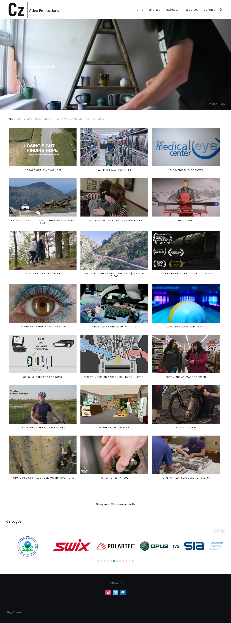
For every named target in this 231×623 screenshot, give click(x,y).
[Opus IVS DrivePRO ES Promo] (43, 354)
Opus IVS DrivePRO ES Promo (42, 377)
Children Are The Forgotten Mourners (114, 220)
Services (154, 9)
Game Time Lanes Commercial (186, 326)
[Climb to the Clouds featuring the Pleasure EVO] (43, 197)
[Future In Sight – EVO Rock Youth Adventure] (43, 455)
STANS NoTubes (186, 427)
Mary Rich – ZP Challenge (43, 273)
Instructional (94, 118)
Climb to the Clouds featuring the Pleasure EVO (42, 222)
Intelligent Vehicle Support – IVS (114, 326)
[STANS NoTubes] (186, 404)
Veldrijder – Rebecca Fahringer (42, 427)
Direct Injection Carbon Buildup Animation (114, 377)
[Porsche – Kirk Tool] (114, 455)
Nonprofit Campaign (69, 118)
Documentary (43, 118)
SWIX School (186, 220)
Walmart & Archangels (114, 169)
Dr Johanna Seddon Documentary (43, 326)
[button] (222, 531)
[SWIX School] (186, 197)
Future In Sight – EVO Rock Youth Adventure (42, 477)
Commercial (24, 118)
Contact (209, 9)
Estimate (171, 9)
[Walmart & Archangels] (114, 147)
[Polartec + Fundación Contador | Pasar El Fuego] (114, 250)
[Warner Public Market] (114, 404)
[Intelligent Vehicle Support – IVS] (114, 303)
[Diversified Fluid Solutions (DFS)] (186, 455)
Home (139, 9)
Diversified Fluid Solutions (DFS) (186, 477)
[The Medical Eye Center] (186, 147)
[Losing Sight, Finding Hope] (43, 147)
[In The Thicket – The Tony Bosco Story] (186, 250)
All (11, 118)
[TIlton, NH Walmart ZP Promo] (186, 354)
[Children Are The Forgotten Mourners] (114, 197)
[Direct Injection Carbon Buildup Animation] (114, 354)
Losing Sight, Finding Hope (43, 170)
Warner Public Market (114, 427)
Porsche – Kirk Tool (114, 477)
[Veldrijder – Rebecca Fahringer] (43, 404)
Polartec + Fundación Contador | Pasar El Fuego (114, 275)
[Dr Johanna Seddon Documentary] (43, 303)
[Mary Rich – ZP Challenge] (43, 250)
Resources (191, 9)
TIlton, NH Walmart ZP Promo (186, 377)
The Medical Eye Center (186, 170)
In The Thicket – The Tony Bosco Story (186, 273)
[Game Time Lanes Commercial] (186, 303)
